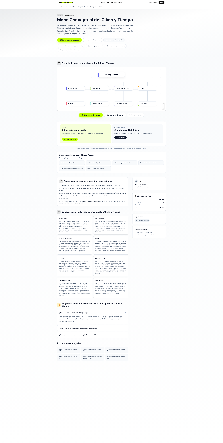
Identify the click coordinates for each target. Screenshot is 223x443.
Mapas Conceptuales (69, 6)
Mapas (103, 2)
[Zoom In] (163, 104)
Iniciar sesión (153, 2)
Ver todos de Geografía (142, 220)
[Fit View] (163, 108)
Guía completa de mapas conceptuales (72, 168)
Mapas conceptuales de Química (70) (116, 357)
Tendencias (113, 2)
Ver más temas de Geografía (114, 40)
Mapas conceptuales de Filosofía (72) (116, 350)
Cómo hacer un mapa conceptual (115, 46)
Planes (161, 2)
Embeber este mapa (136, 115)
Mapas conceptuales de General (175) (92, 350)
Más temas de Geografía (68, 163)
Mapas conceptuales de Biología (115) (68, 350)
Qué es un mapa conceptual (94, 46)
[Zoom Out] (163, 106)
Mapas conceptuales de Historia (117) (68, 357)
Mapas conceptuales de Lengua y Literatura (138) (92, 357)
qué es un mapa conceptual (91, 201)
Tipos (107, 2)
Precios (120, 2)
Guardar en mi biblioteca (92, 40)
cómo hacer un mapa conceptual (73, 203)
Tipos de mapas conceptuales (95, 168)
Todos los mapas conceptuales (74, 46)
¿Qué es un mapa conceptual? (143, 232)
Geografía (80, 6)
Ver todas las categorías (94, 163)
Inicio (58, 6)
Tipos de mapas (75, 50)
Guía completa (63, 50)
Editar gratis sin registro (70, 40)
